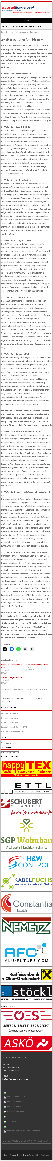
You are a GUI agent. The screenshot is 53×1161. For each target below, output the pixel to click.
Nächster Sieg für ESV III (10, 722)
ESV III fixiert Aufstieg (9, 714)
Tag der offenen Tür (43, 698)
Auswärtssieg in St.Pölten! (12, 677)
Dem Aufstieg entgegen (10, 718)
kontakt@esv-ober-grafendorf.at (15, 1079)
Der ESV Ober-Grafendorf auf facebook (25, 1141)
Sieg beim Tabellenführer (37, 665)
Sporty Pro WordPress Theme (16, 1155)
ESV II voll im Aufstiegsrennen (12, 731)
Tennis (27, 689)
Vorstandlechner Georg (30, 32)
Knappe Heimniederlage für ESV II (14, 727)
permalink (45, 689)
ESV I (22, 689)
